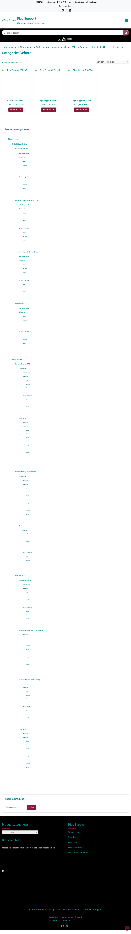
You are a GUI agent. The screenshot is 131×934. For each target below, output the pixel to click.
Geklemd (25, 165)
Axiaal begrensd (24, 153)
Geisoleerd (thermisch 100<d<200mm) (28, 200)
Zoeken (31, 807)
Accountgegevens (76, 847)
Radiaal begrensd (24, 177)
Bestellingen (73, 832)
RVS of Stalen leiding (19, 144)
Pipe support (13, 139)
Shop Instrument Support (68, 909)
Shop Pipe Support (93, 909)
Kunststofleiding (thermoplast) (25, 472)
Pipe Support (26, 18)
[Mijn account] (59, 39)
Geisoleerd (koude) (21, 149)
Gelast (24, 169)
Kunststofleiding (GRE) (22, 364)
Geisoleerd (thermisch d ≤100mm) (26, 252)
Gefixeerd (22, 157)
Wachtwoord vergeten (78, 852)
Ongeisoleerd (19, 304)
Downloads (73, 837)
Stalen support (17, 359)
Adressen (72, 842)
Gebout (24, 161)
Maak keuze (15, 109)
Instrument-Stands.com (40, 909)
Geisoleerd (22, 368)
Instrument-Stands (66, 6)
